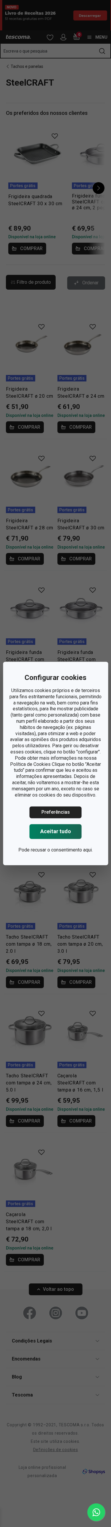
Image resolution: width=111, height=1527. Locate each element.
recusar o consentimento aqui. (62, 850)
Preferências (55, 812)
